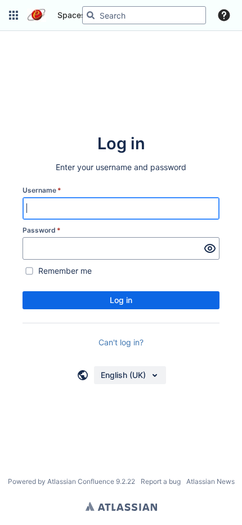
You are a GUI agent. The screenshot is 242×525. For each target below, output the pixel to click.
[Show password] (210, 248)
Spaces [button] (71, 15)
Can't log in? (121, 342)
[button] (13, 15)
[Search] (90, 15)
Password (42, 230)
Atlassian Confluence (80, 481)
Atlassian (121, 506)
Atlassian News (210, 481)
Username (42, 190)
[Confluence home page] (36, 15)
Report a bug (161, 481)
